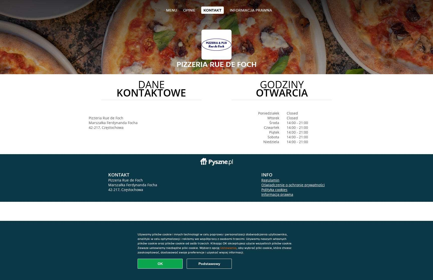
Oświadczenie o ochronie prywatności (293, 184)
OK (160, 264)
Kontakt (212, 10)
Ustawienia (228, 248)
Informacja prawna (251, 10)
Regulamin (270, 180)
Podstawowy (209, 264)
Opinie (189, 10)
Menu (171, 10)
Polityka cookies (274, 189)
